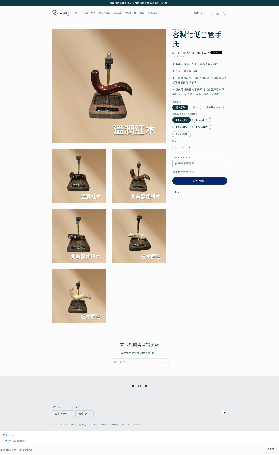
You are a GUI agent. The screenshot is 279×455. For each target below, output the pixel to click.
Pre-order (11, 435)
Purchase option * (182, 157)
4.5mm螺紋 (202, 127)
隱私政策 (93, 425)
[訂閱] (164, 362)
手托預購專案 (16, 440)
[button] (210, 13)
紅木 (195, 107)
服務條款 (115, 425)
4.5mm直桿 (182, 127)
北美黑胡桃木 (213, 107)
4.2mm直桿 (202, 120)
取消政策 (136, 425)
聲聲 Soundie (64, 425)
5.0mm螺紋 (182, 134)
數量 (174, 141)
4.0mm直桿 (182, 120)
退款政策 (104, 425)
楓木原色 (180, 107)
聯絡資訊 (125, 425)
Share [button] (178, 192)
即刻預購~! (199, 180)
